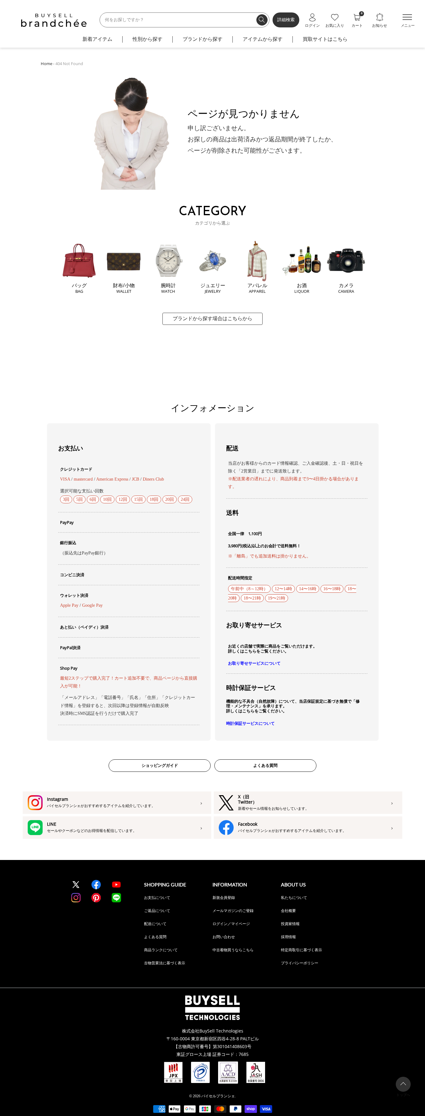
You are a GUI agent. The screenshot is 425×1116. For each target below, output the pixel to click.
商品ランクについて (161, 949)
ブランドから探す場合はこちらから (212, 318)
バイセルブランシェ (218, 1096)
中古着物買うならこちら (233, 949)
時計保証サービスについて (250, 723)
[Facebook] (96, 884)
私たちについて (294, 897)
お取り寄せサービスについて (254, 663)
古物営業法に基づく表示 (164, 963)
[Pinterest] (96, 897)
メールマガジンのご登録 (233, 910)
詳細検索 (286, 19)
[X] (76, 884)
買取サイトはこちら (325, 39)
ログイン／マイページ (231, 923)
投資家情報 (290, 923)
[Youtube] (116, 884)
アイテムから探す (263, 39)
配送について (155, 923)
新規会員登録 (224, 897)
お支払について (157, 897)
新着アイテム (97, 39)
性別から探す (147, 39)
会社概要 (288, 910)
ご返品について (157, 910)
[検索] (262, 20)
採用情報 (288, 936)
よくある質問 (265, 765)
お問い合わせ (224, 936)
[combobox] (184, 19)
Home (46, 63)
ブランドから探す (202, 39)
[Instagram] (76, 897)
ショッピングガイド (160, 765)
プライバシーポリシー (299, 963)
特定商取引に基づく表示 (301, 949)
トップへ (403, 1095)
